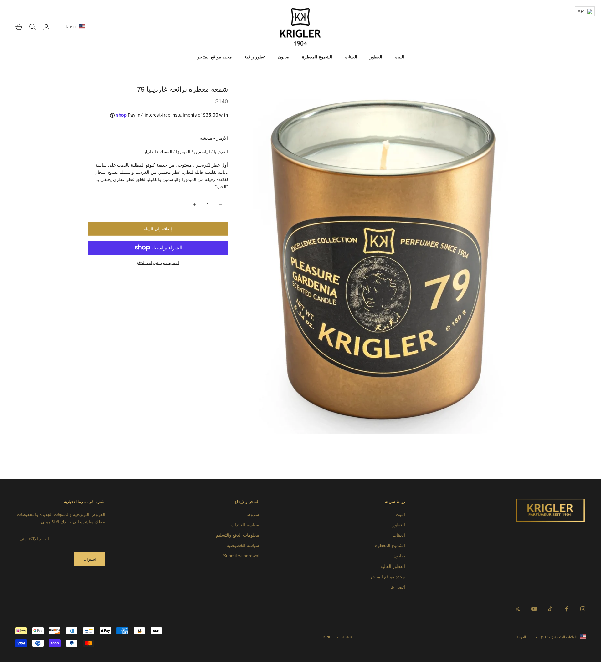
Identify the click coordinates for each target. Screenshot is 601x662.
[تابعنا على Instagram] (583, 609)
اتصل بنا (397, 586)
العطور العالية (392, 566)
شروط (253, 514)
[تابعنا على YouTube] (534, 609)
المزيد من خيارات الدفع (157, 262)
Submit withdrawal (241, 555)
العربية (521, 637)
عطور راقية (254, 56)
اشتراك (89, 559)
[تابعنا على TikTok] (550, 609)
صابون (284, 56)
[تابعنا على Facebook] (566, 609)
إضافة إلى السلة (158, 228)
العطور (376, 56)
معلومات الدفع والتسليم (237, 535)
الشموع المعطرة (317, 56)
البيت (399, 56)
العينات (351, 56)
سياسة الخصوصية (243, 545)
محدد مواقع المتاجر (214, 56)
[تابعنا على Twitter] (518, 609)
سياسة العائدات (245, 524)
